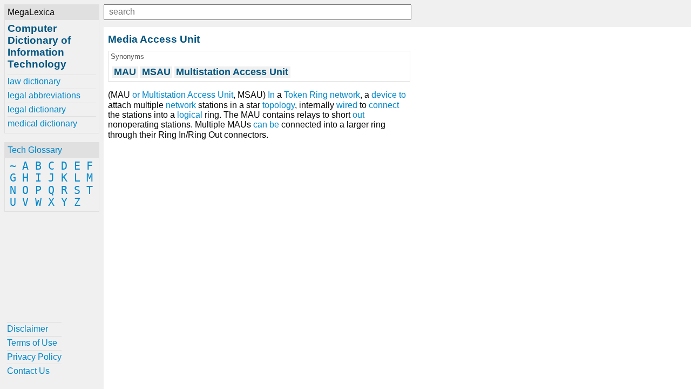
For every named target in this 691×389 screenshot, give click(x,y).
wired (346, 105)
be (274, 124)
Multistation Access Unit (187, 94)
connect (384, 105)
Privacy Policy (34, 356)
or (136, 94)
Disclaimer (27, 328)
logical (189, 114)
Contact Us (28, 370)
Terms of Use (32, 342)
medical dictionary (42, 123)
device (384, 94)
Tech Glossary (35, 150)
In (271, 94)
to (402, 94)
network (181, 105)
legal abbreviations (44, 95)
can (260, 124)
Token (295, 94)
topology (278, 105)
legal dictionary (37, 109)
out (358, 114)
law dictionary (34, 81)
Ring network (334, 94)
